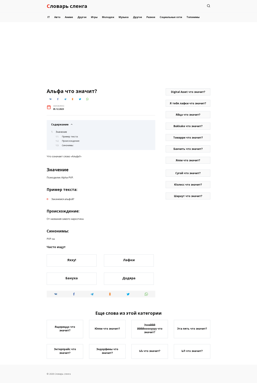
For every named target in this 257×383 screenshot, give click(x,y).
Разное (150, 17)
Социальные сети (171, 17)
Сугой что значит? (188, 173)
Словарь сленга (67, 6)
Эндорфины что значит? (107, 351)
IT (48, 17)
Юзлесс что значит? (188, 184)
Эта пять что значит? (192, 328)
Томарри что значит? (188, 137)
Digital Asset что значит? (188, 92)
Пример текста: (70, 136)
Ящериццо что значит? (65, 328)
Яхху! (71, 260)
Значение (61, 131)
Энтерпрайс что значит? (65, 351)
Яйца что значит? (188, 114)
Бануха (71, 278)
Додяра (128, 278)
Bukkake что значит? (188, 126)
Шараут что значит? (188, 196)
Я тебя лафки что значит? (188, 103)
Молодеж (108, 17)
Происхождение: (71, 140)
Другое (82, 17)
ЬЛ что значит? (192, 351)
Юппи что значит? (107, 328)
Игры (94, 17)
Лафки (129, 260)
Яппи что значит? (188, 160)
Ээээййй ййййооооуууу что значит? (149, 328)
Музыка (123, 17)
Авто (57, 17)
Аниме (69, 17)
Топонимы (193, 17)
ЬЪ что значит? (149, 351)
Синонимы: (67, 145)
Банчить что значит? (188, 149)
